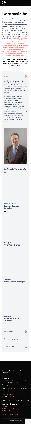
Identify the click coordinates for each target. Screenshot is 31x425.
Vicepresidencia (11, 339)
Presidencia (9, 331)
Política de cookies (7, 410)
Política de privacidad (8, 408)
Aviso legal (5, 406)
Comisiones (9, 346)
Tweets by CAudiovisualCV (11, 414)
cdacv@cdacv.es (7, 394)
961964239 (11, 396)
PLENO (6, 76)
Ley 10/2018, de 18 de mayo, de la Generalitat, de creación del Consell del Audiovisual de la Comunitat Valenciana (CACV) (14, 42)
